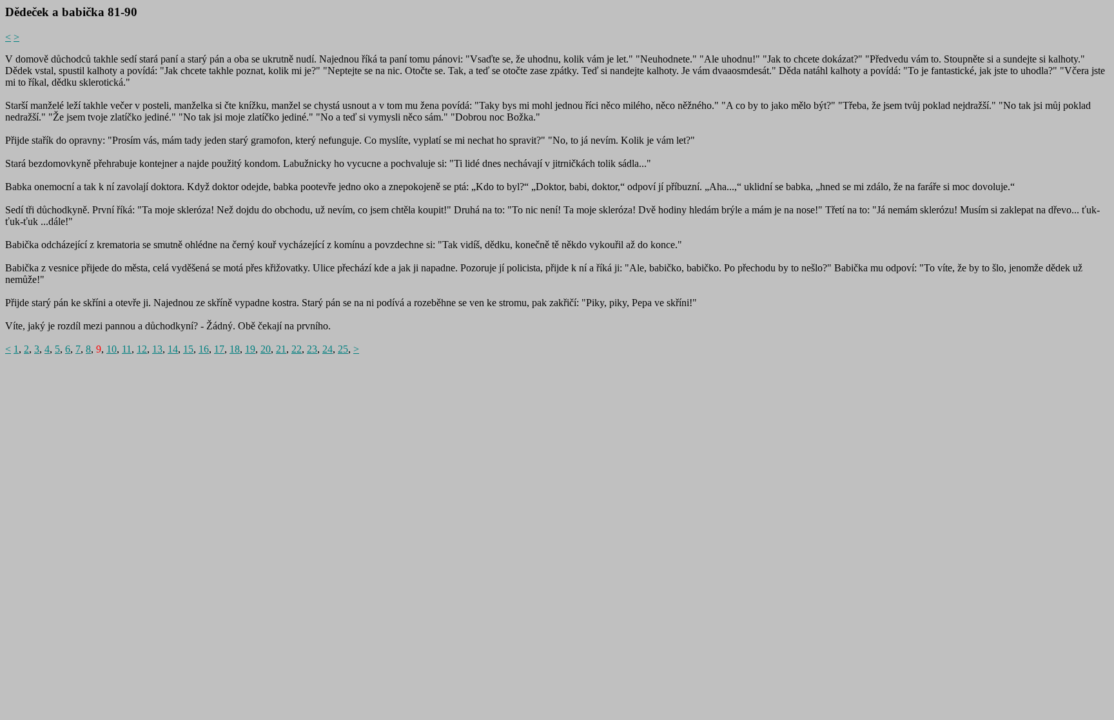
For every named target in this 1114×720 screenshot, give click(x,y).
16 (204, 349)
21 (281, 349)
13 (157, 349)
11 (127, 349)
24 (327, 349)
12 (142, 349)
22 (296, 349)
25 (343, 349)
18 (235, 349)
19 (250, 349)
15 (188, 349)
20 (265, 349)
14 (173, 349)
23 (312, 349)
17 (219, 349)
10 (111, 349)
